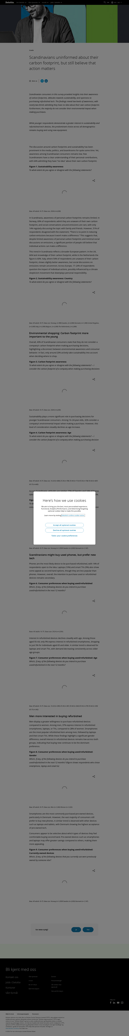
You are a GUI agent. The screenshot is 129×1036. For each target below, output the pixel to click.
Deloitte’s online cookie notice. (73, 515)
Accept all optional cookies (64, 525)
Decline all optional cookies (64, 530)
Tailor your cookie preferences (64, 536)
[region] (64, 518)
